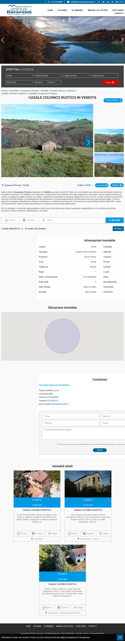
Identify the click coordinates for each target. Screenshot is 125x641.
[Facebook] (99, 2)
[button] (62, 334)
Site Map (79, 633)
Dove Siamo (118, 10)
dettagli (118, 228)
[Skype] (117, 2)
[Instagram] (113, 2)
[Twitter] (104, 2)
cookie (46, 637)
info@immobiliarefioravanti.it (83, 2)
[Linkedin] (108, 2)
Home (50, 10)
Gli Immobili (77, 10)
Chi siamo (62, 10)
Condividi (100, 185)
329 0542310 (52, 400)
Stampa (115, 185)
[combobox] (48, 75)
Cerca (109, 82)
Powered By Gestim (97, 633)
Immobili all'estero (98, 10)
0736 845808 (57, 2)
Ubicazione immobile (62, 307)
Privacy (86, 633)
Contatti (119, 13)
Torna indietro (112, 100)
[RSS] (122, 2)
